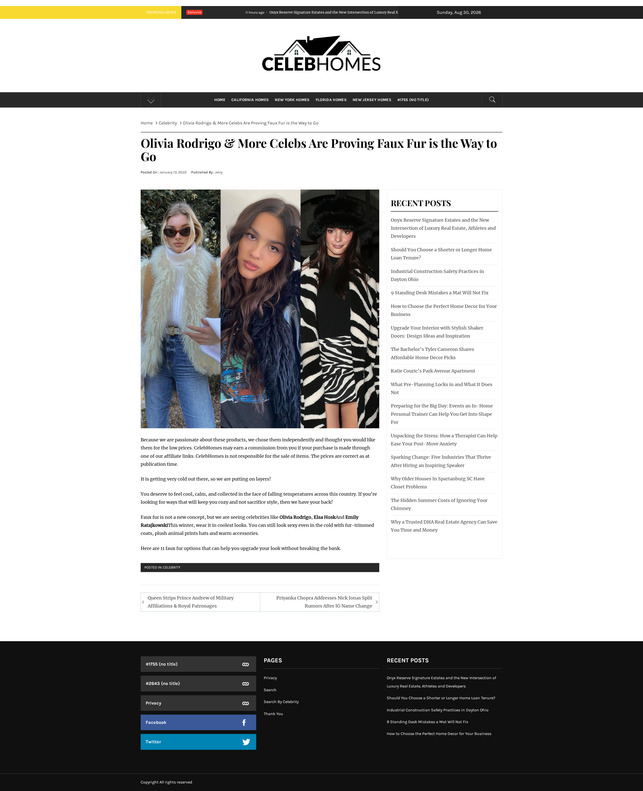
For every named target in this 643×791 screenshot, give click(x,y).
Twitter (153, 742)
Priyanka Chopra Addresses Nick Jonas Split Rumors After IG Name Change (324, 602)
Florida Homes (331, 100)
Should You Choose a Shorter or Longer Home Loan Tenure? (441, 697)
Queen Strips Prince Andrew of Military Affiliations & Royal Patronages (191, 602)
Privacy (153, 703)
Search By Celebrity (281, 701)
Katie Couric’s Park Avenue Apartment (433, 371)
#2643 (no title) (163, 683)
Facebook (156, 722)
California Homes (250, 100)
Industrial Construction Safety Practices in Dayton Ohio (438, 710)
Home (219, 100)
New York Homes (292, 100)
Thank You (273, 713)
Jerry (219, 172)
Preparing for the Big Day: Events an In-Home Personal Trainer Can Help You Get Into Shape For (442, 414)
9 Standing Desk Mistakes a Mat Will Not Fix (440, 293)
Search (270, 689)
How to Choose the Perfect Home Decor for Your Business (439, 733)
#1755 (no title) (413, 100)
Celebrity (171, 567)
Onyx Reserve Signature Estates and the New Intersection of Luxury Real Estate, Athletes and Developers (294, 12)
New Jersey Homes (372, 100)
